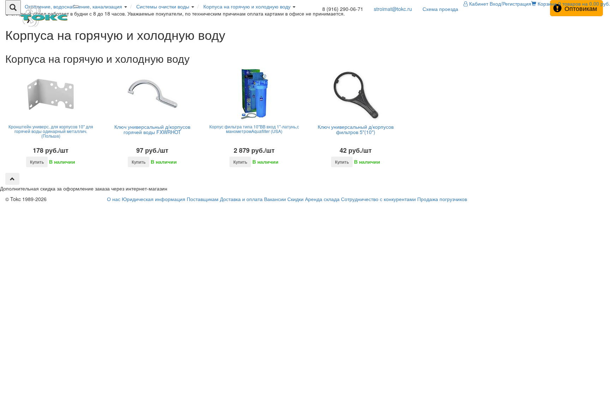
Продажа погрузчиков (442, 198)
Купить (37, 162)
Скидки (295, 198)
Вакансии (275, 198)
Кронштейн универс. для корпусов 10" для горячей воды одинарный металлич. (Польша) (50, 131)
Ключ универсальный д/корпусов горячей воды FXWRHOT (152, 129)
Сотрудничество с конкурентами (378, 198)
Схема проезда (440, 8)
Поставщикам (203, 198)
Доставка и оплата (241, 198)
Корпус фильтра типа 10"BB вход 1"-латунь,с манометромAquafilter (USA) (254, 128)
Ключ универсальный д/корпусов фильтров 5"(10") (356, 129)
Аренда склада (322, 198)
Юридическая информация (153, 198)
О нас (113, 198)
